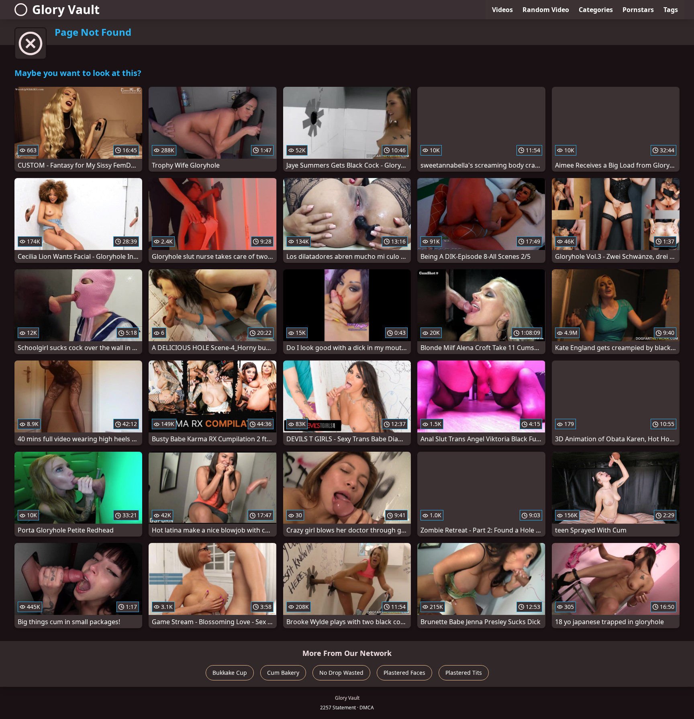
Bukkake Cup (229, 672)
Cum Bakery (283, 672)
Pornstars (638, 9)
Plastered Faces (404, 672)
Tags (670, 9)
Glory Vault (66, 9)
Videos (502, 9)
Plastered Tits (463, 672)
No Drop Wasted (341, 672)
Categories (596, 9)
